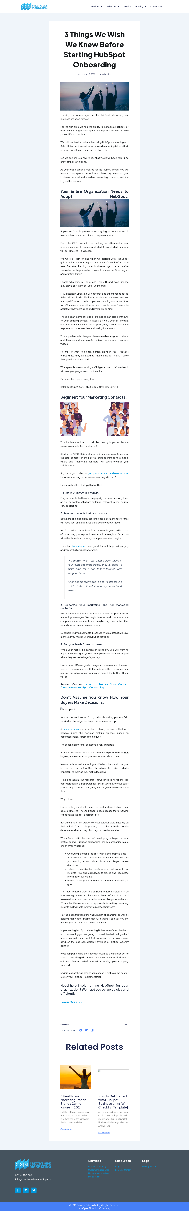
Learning (139, 6)
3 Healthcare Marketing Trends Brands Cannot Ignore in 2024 (73, 1101)
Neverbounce (79, 545)
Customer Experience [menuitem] (98, 1170)
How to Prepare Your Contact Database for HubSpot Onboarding (94, 686)
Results (127, 6)
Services (95, 6)
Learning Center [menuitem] (123, 1170)
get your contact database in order (108, 473)
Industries (111, 6)
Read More (66, 1129)
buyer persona (71, 729)
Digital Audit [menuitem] (94, 1176)
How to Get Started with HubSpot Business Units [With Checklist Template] (113, 1101)
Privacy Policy (149, 1166)
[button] (80, 1030)
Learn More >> (71, 1002)
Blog (117, 1166)
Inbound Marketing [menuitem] (97, 1166)
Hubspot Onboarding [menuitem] (98, 1173)
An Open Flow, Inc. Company (94, 1208)
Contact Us (156, 6)
